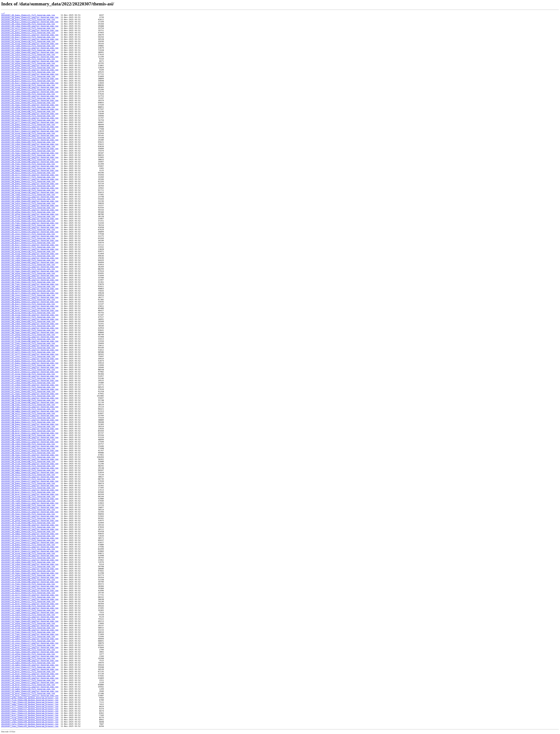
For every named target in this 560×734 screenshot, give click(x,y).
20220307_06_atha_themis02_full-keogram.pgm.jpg (28, 273)
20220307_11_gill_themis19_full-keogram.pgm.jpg (28, 593)
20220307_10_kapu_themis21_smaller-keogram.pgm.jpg (29, 547)
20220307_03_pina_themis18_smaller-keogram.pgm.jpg (29, 135)
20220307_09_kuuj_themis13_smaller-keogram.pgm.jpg (29, 490)
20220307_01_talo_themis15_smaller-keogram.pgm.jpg (29, 57)
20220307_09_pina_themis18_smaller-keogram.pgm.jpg (29, 499)
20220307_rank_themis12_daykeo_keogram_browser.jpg (29, 720)
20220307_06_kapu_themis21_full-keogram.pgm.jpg (28, 299)
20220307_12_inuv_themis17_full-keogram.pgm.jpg (28, 641)
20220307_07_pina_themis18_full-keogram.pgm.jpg (28, 374)
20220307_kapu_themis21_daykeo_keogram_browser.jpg (29, 711)
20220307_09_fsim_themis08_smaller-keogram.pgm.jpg (29, 464)
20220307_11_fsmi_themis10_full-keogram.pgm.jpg (28, 584)
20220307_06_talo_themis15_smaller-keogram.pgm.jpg (29, 328)
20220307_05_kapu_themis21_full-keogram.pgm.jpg (28, 238)
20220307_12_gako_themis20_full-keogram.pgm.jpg (28, 636)
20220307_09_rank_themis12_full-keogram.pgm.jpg (28, 501)
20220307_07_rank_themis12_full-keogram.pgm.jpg (28, 378)
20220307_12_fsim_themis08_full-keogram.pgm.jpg (28, 628)
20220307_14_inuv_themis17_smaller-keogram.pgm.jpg (29, 682)
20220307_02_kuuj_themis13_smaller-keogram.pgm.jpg (29, 83)
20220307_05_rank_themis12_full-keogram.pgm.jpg (28, 256)
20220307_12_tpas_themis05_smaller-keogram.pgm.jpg (29, 652)
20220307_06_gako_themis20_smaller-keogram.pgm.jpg (29, 289)
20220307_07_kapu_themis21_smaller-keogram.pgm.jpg (29, 363)
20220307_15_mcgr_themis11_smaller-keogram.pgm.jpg (29, 695)
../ (3, 13)
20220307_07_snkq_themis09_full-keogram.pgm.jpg (28, 383)
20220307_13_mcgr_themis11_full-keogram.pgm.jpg (28, 671)
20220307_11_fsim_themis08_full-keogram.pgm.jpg (28, 580)
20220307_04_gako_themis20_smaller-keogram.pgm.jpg (29, 170)
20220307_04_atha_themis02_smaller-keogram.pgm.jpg (29, 157)
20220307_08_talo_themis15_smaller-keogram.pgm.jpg (29, 450)
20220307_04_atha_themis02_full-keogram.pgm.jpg (28, 155)
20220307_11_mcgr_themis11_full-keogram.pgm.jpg (28, 601)
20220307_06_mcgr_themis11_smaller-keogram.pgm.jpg (29, 310)
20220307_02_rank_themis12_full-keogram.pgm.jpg (28, 89)
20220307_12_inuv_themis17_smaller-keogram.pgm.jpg (29, 643)
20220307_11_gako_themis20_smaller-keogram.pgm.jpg (29, 590)
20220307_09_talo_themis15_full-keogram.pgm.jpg (28, 509)
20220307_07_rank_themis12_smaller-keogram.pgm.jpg (29, 380)
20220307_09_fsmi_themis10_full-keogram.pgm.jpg (28, 466)
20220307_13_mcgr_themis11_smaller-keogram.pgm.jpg (29, 674)
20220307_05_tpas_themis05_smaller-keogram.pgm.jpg (29, 271)
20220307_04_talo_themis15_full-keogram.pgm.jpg (28, 203)
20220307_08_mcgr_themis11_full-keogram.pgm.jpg (28, 431)
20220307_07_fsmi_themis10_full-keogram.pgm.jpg (28, 343)
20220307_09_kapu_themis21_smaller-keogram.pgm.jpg (29, 485)
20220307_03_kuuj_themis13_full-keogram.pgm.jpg (28, 129)
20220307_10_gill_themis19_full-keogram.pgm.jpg (28, 536)
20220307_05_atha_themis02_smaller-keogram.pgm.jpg (29, 214)
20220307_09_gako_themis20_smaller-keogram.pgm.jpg (29, 472)
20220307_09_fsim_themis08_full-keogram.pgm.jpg (28, 461)
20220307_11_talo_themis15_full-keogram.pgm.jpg (28, 615)
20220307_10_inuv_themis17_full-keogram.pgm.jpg (28, 540)
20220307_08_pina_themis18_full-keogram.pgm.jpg (28, 435)
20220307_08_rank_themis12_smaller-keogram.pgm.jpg (29, 442)
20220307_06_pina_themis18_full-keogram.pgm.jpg (28, 313)
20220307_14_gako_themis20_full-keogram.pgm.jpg (28, 676)
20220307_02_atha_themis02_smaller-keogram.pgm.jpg (29, 65)
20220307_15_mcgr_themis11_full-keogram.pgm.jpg (28, 693)
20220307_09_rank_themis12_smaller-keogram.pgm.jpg (29, 503)
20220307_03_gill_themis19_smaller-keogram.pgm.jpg (29, 122)
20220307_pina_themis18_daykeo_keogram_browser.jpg (29, 717)
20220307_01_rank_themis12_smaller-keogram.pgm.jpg (29, 48)
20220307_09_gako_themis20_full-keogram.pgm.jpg (28, 470)
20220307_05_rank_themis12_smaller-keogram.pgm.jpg (29, 258)
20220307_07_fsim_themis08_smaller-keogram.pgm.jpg (29, 341)
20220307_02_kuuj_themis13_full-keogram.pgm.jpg (28, 81)
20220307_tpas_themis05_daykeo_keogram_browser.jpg (29, 726)
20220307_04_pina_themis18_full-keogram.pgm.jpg (28, 190)
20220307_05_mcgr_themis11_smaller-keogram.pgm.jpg (29, 249)
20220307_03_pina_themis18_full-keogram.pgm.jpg (28, 133)
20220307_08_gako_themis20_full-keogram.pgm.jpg (28, 409)
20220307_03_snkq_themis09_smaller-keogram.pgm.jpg (29, 144)
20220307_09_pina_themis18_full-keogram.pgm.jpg (28, 496)
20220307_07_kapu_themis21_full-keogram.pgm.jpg (28, 361)
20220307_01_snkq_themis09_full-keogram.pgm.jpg (28, 50)
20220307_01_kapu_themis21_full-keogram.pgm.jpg (28, 33)
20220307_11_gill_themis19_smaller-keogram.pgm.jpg (29, 595)
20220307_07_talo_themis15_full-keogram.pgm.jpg (28, 387)
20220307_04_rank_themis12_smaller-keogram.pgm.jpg (29, 197)
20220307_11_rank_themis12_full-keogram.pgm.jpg (28, 610)
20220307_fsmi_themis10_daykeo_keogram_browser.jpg (29, 702)
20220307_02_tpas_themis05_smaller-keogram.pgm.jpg (29, 105)
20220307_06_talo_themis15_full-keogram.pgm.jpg (28, 326)
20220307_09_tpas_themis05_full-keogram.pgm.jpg (28, 514)
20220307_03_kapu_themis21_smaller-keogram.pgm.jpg (29, 127)
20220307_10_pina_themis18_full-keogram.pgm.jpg (28, 553)
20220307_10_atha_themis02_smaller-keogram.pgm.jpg (29, 520)
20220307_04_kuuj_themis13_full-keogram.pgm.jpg (28, 186)
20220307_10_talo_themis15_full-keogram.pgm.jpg (28, 566)
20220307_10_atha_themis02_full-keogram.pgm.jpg (28, 518)
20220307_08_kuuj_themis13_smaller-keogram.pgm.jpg (29, 429)
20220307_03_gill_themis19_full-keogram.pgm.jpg (28, 120)
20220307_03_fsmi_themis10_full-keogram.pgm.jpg (28, 116)
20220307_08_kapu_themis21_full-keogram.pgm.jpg (28, 422)
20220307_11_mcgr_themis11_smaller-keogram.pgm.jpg (29, 604)
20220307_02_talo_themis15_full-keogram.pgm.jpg (28, 98)
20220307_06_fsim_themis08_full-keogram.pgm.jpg (28, 278)
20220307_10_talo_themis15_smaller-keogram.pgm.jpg (29, 569)
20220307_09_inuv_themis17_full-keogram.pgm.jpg (28, 479)
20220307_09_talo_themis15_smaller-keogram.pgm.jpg (29, 512)
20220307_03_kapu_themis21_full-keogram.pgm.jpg (28, 124)
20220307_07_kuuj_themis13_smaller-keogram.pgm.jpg (29, 367)
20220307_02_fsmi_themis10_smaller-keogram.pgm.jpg (29, 70)
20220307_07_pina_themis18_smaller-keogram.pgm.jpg (29, 376)
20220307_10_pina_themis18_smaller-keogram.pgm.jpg (29, 555)
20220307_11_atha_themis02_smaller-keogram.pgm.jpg (29, 577)
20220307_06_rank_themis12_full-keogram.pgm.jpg (28, 317)
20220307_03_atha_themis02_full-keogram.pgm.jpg (28, 107)
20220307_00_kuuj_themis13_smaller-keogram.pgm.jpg (29, 22)
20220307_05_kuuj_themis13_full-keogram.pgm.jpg (28, 243)
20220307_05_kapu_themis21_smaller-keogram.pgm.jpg (29, 240)
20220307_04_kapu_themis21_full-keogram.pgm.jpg (28, 181)
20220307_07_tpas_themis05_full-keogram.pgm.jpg (28, 391)
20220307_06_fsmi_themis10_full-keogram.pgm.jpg (28, 282)
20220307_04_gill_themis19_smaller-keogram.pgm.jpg (29, 175)
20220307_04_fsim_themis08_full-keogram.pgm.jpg (28, 159)
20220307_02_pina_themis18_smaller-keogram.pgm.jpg (29, 87)
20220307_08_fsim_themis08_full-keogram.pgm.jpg (28, 400)
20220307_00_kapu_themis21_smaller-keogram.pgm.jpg (29, 17)
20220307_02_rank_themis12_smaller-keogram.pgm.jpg (29, 92)
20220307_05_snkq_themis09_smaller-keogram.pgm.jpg (29, 262)
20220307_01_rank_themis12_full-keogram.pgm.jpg (28, 46)
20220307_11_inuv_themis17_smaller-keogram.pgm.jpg (29, 599)
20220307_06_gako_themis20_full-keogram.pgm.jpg (28, 286)
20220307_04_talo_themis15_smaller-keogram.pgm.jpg (29, 205)
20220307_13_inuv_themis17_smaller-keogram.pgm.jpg (29, 669)
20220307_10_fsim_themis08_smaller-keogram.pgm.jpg (29, 525)
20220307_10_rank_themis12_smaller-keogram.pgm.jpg (29, 560)
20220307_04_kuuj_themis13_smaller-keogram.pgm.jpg (29, 188)
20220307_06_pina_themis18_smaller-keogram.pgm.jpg (29, 315)
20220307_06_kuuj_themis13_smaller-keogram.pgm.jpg (29, 306)
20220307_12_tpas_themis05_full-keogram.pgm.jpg (28, 650)
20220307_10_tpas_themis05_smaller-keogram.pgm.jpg (29, 573)
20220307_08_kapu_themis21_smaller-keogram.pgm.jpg (29, 424)
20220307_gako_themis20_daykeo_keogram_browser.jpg (29, 704)
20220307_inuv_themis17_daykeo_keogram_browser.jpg (29, 709)
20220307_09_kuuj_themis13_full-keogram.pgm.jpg (28, 488)
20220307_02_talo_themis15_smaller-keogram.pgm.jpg (29, 100)
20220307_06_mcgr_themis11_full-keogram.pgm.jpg (28, 308)
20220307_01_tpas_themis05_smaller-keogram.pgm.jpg (29, 61)
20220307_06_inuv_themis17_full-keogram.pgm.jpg (28, 295)
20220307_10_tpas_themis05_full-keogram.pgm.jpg (28, 571)
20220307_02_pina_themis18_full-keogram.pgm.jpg (28, 85)
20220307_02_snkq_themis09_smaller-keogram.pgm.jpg (29, 96)
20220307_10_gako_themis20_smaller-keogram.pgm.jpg (29, 534)
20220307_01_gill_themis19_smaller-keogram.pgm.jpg (29, 30)
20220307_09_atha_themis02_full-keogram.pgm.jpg (28, 457)
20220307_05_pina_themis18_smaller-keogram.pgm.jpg (29, 253)
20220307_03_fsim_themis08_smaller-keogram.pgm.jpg (29, 113)
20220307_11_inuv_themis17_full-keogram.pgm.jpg (28, 597)
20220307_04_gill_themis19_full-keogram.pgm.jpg (28, 173)
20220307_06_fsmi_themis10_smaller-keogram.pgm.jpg (29, 284)
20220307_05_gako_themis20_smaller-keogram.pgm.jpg (29, 227)
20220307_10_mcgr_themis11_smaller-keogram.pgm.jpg (29, 551)
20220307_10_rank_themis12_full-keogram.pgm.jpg (28, 558)
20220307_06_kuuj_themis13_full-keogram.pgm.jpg (28, 304)
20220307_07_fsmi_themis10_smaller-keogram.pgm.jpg (29, 345)
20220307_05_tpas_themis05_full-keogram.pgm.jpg (28, 269)
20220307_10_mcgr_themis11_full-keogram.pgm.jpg (28, 549)
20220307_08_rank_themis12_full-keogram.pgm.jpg (28, 439)
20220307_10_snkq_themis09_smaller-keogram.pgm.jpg (29, 564)
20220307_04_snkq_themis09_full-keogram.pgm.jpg (28, 199)
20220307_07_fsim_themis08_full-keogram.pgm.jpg (28, 339)
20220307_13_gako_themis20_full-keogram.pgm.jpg (28, 663)
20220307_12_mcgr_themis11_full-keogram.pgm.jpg (28, 645)
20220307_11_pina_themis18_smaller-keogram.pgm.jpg (29, 608)
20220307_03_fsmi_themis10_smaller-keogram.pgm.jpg (29, 118)
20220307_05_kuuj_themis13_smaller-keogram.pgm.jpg (29, 245)
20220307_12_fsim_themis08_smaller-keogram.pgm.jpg (29, 630)
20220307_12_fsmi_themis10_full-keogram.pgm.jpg (28, 632)
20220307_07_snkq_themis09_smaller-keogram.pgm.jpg (29, 385)
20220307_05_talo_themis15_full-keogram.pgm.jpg (28, 264)
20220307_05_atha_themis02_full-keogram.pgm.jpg (28, 212)
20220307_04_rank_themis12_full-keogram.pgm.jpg (28, 194)
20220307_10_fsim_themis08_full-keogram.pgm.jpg (28, 523)
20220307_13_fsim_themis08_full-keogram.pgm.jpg (28, 658)
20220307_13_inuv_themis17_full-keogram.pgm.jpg (28, 667)
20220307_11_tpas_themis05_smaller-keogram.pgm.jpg (29, 621)
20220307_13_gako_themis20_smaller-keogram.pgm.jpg (29, 665)
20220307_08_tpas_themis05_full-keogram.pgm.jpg (28, 453)
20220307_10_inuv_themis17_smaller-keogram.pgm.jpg (29, 542)
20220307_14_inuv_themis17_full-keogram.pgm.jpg (28, 680)
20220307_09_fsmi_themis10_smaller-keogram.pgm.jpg (29, 468)
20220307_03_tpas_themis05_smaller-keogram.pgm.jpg (29, 153)
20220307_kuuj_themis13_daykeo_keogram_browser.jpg (29, 713)
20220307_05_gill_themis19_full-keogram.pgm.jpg (28, 229)
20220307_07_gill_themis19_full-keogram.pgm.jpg (28, 352)
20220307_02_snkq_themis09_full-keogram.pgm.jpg (28, 94)
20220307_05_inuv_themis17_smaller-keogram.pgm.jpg (29, 236)
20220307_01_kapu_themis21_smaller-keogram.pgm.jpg (29, 35)
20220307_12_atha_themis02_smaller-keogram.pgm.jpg (29, 625)
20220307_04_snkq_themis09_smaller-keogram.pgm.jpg (29, 201)
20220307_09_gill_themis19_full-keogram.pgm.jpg (28, 474)
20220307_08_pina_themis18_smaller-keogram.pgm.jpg (29, 437)
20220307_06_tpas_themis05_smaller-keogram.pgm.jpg (29, 332)
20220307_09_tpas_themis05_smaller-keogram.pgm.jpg (29, 516)
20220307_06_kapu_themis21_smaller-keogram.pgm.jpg (29, 302)
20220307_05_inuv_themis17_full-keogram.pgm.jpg (28, 234)
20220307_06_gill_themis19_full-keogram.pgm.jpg (28, 291)
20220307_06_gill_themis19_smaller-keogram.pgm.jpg (29, 293)
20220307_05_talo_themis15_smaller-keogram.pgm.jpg (29, 267)
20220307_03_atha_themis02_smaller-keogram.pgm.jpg (29, 109)
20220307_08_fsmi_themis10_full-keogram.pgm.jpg (28, 404)
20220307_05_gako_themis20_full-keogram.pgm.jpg (28, 225)
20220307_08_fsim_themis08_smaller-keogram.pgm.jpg (29, 402)
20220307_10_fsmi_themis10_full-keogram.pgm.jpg (28, 527)
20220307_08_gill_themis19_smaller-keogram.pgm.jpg (29, 415)
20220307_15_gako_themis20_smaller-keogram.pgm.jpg (29, 691)
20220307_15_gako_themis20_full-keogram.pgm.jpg (28, 689)
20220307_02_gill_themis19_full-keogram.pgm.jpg (28, 72)
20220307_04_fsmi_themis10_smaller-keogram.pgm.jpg (29, 166)
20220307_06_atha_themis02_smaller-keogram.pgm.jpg (29, 275)
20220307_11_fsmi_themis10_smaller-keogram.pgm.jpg (29, 586)
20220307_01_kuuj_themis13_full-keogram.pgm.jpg (28, 37)
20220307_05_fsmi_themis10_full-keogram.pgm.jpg (28, 221)
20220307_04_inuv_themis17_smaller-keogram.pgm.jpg (29, 179)
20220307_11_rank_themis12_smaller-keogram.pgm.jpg (29, 612)
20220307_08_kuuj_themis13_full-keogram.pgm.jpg (28, 426)
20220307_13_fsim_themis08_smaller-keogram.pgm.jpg (29, 660)
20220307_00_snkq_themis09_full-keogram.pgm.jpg (28, 24)
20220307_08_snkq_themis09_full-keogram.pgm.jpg (28, 444)
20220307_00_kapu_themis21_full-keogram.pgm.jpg (28, 15)
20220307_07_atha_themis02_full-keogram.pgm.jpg (28, 334)
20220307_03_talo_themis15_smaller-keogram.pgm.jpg (29, 148)
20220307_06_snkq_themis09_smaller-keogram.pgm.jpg (29, 324)
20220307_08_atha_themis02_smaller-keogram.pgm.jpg (29, 398)
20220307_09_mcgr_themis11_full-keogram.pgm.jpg (28, 492)
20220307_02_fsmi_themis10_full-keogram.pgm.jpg (28, 68)
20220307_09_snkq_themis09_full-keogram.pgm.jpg (28, 505)
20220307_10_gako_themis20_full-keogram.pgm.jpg (28, 531)
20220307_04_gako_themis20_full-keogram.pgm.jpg (28, 168)
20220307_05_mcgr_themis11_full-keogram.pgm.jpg (28, 247)
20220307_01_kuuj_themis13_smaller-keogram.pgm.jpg (29, 39)
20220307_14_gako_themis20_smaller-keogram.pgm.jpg (29, 678)
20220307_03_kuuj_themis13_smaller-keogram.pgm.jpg (29, 131)
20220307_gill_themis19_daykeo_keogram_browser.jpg (29, 706)
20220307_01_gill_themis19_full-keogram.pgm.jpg (28, 28)
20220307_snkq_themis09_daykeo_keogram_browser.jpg (29, 722)
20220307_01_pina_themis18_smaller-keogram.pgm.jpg (29, 43)
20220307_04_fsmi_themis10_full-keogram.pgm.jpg (28, 164)
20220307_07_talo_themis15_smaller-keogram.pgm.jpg (29, 389)
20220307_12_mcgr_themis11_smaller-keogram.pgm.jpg (29, 647)
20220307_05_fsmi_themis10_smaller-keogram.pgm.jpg (29, 223)
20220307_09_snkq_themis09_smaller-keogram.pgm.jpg (29, 507)
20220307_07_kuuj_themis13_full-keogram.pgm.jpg (28, 365)
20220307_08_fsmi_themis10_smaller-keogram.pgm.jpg (29, 407)
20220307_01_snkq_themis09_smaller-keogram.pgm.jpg (29, 52)
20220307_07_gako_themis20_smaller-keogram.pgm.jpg (29, 350)
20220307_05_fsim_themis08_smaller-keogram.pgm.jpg (29, 218)
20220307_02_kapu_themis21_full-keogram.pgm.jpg (28, 76)
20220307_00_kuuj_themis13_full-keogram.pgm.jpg (28, 19)
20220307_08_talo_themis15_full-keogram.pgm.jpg (28, 448)
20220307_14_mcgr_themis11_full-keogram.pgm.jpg (28, 685)
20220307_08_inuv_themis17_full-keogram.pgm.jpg (28, 418)
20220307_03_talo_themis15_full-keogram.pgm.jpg (28, 146)
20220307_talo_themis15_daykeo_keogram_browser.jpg (29, 724)
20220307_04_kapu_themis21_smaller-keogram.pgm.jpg (29, 183)
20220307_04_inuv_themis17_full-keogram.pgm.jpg (28, 177)
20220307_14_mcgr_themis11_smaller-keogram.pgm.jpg (29, 687)
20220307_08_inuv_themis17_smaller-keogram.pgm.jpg (29, 420)
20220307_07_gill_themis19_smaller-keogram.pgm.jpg (29, 354)
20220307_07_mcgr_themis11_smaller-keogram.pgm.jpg (29, 372)
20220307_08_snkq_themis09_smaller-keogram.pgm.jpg (29, 446)
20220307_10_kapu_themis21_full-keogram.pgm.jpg (28, 544)
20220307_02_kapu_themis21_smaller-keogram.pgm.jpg (29, 78)
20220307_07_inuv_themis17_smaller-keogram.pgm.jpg (29, 359)
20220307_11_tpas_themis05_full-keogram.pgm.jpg (28, 619)
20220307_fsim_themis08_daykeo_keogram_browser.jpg (29, 700)
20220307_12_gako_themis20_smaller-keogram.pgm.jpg (29, 639)
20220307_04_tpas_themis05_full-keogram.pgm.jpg (28, 208)
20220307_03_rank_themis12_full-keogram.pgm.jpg (28, 138)
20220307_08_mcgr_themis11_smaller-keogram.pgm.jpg (29, 433)
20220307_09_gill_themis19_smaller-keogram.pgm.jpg (29, 477)
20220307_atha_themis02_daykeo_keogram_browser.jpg (29, 698)
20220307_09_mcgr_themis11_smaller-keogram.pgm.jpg (29, 494)
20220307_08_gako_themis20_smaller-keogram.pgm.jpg (29, 411)
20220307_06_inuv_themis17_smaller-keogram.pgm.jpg (29, 297)
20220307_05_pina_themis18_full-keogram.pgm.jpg (28, 251)
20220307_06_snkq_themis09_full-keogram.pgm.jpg (28, 321)
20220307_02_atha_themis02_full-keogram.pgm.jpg (28, 63)
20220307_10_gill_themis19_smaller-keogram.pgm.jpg (29, 538)
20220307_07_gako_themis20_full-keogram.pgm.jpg (28, 348)
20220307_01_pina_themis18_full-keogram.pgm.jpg (28, 41)
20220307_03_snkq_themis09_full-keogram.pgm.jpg (28, 142)
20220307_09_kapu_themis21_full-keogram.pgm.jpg (28, 483)
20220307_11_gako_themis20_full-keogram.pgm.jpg (28, 588)
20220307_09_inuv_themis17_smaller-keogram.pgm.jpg (29, 481)
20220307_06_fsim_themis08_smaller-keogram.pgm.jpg (29, 280)
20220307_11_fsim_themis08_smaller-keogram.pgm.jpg (29, 582)
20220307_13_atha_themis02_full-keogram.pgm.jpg (28, 654)
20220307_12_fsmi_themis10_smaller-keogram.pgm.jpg (29, 634)
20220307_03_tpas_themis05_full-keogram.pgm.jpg (28, 151)
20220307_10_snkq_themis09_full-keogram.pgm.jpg (28, 562)
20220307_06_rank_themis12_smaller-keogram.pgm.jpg (29, 319)
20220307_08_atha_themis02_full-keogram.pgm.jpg (28, 396)
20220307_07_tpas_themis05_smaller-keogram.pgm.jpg (29, 394)
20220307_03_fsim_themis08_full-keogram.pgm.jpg (28, 111)
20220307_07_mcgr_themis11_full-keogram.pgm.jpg (28, 369)
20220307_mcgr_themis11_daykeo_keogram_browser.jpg (29, 715)
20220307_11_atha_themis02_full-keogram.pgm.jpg (28, 575)
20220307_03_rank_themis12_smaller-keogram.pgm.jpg (29, 140)
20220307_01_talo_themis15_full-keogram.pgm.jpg (28, 54)
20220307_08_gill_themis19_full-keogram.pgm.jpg (28, 413)
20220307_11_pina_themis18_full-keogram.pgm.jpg (28, 606)
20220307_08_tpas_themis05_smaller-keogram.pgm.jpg (29, 455)
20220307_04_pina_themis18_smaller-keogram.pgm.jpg (29, 192)
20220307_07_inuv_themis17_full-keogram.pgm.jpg (28, 356)
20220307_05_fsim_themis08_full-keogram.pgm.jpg (28, 216)
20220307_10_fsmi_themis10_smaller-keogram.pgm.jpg (29, 529)
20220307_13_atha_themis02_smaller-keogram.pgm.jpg (29, 656)
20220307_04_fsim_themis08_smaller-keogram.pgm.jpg (29, 162)
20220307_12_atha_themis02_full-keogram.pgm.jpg (28, 623)
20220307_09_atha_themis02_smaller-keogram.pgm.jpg (29, 459)
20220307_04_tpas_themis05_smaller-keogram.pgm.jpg (29, 210)
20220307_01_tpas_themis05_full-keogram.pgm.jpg (28, 59)
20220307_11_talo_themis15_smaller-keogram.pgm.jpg (29, 617)
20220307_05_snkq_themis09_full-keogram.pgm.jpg (28, 260)
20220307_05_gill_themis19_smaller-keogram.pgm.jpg (29, 232)
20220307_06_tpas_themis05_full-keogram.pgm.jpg (28, 330)
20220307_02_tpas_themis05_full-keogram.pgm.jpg (28, 103)
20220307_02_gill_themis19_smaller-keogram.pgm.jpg (29, 74)
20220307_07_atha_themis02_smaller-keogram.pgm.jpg (29, 337)
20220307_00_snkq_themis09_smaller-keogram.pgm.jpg (29, 26)
